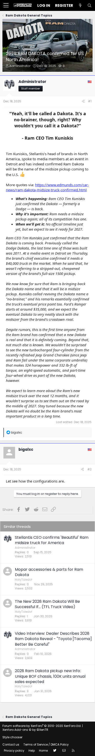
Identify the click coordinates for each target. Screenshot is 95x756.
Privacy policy (14, 750)
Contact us (10, 744)
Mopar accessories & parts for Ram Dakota (49, 572)
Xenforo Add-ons (25, 730)
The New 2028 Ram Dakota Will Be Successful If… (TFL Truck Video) (47, 604)
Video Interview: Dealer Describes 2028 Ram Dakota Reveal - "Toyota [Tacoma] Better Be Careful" (53, 639)
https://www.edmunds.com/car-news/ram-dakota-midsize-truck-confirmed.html (47, 187)
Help (31, 750)
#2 (89, 469)
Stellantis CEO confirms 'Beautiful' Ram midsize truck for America (51, 540)
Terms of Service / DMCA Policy (46, 744)
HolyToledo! (23, 580)
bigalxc (26, 449)
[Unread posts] (80, 5)
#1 (90, 101)
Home (43, 750)
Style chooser (12, 737)
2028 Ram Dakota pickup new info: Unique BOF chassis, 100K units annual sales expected (50, 676)
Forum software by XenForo (41, 726)
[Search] (89, 5)
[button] (6, 5)
